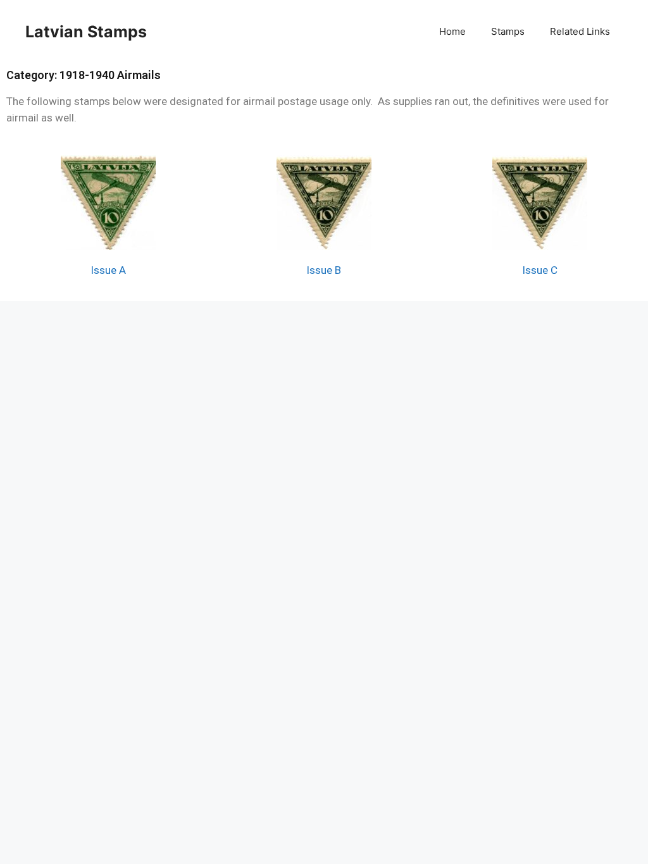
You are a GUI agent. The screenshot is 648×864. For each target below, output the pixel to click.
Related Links (580, 31)
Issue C (540, 270)
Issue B (323, 270)
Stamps (508, 31)
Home (452, 31)
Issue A (108, 270)
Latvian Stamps (86, 31)
